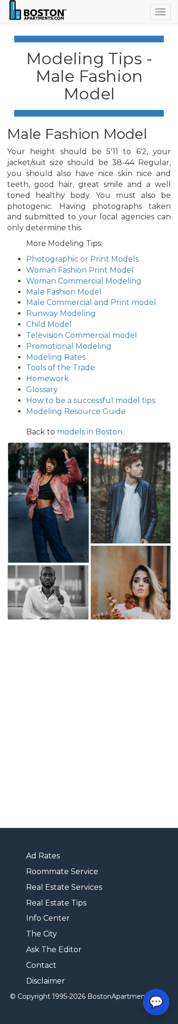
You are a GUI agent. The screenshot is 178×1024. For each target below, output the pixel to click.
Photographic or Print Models (82, 259)
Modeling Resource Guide (76, 411)
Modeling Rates (55, 357)
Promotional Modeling (69, 346)
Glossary (42, 389)
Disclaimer (45, 980)
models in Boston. (90, 431)
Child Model (49, 324)
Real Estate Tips (56, 902)
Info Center (48, 918)
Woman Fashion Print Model (80, 270)
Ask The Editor (54, 949)
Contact (41, 965)
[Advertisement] (89, 725)
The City (41, 933)
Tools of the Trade (60, 367)
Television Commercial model (81, 335)
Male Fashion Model (64, 291)
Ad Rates (43, 855)
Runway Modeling (61, 313)
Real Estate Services (64, 887)
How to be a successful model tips (90, 400)
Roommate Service (62, 871)
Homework (47, 378)
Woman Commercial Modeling (83, 281)
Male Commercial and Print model (91, 302)
